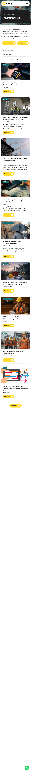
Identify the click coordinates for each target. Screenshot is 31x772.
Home (5, 14)
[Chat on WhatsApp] (27, 768)
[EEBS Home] (7, 3)
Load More (14, 405)
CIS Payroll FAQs (22, 43)
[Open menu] (27, 3)
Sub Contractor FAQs (8, 43)
